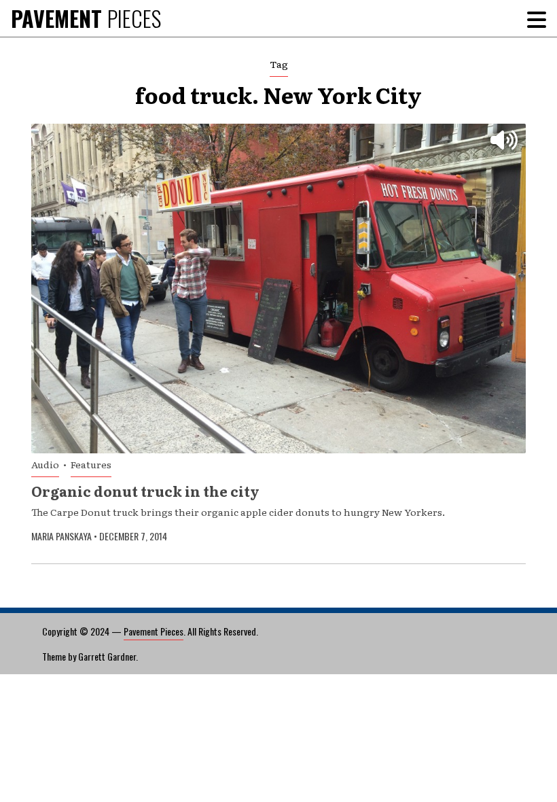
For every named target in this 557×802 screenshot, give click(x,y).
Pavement (86, 18)
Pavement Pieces (153, 631)
